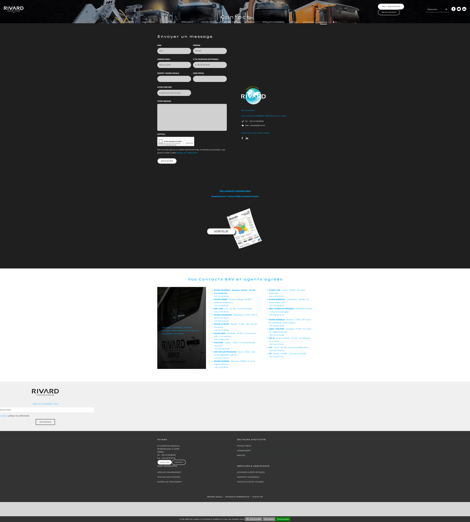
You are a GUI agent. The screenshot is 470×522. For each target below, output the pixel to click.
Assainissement (244, 450)
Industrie (241, 455)
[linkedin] (464, 9)
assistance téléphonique (248, 477)
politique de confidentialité (237, 497)
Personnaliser (283, 519)
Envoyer (167, 161)
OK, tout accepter (253, 519)
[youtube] (459, 9)
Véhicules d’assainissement (169, 472)
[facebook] (453, 9)
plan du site (258, 497)
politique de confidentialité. (19, 416)
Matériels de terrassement (169, 482)
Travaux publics (244, 446)
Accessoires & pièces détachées (251, 472)
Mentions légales (214, 497)
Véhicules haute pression (168, 477)
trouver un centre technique (250, 482)
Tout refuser (269, 519)
